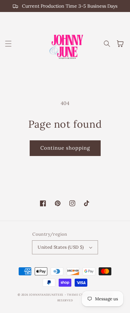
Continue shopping (65, 148)
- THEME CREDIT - (79, 294)
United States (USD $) (61, 247)
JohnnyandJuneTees (46, 294)
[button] (8, 43)
